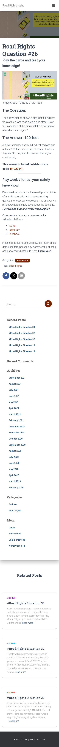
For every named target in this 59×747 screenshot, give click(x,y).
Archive (13, 504)
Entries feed (15, 533)
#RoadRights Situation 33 (22, 327)
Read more (27, 623)
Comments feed (17, 540)
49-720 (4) (15, 168)
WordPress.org (17, 546)
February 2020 (16, 487)
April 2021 (14, 408)
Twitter (12, 225)
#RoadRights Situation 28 (22, 351)
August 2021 (15, 384)
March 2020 (15, 481)
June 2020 (14, 463)
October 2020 (15, 438)
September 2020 (17, 445)
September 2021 (17, 378)
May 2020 (13, 469)
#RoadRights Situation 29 (22, 345)
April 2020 (14, 475)
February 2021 (16, 420)
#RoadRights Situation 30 (22, 339)
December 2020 (17, 426)
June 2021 (14, 396)
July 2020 (14, 457)
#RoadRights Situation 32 (22, 333)
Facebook (14, 233)
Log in (12, 527)
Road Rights (22, 260)
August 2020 (15, 451)
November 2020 (17, 432)
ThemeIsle (40, 739)
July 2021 (14, 390)
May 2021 (13, 402)
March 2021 (15, 414)
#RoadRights (15, 266)
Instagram (14, 229)
